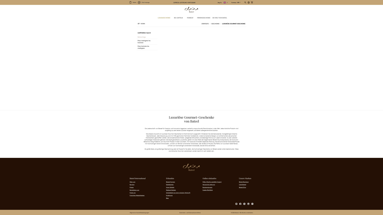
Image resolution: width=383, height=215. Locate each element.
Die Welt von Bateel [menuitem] (219, 18)
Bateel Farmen (170, 182)
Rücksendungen (207, 187)
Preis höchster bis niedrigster (143, 47)
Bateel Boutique (244, 182)
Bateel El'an (242, 187)
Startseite (205, 24)
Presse (132, 187)
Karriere (132, 184)
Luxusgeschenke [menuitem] (164, 18)
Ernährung (169, 195)
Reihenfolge (142, 37)
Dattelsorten (170, 184)
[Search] (245, 2)
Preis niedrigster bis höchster (144, 41)
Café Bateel (242, 184)
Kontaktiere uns (134, 190)
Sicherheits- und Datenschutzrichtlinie (190, 212)
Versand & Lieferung (209, 184)
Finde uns (133, 193)
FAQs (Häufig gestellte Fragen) (212, 182)
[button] (235, 2)
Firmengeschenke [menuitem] (203, 18)
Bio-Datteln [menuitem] (178, 18)
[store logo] (191, 10)
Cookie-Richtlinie (208, 190)
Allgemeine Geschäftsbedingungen (139, 212)
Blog (167, 198)
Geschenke (215, 24)
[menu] (191, 18)
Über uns (132, 182)
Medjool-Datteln (171, 190)
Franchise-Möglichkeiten (137, 195)
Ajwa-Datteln (170, 187)
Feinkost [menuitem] (190, 18)
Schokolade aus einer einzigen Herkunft (178, 193)
